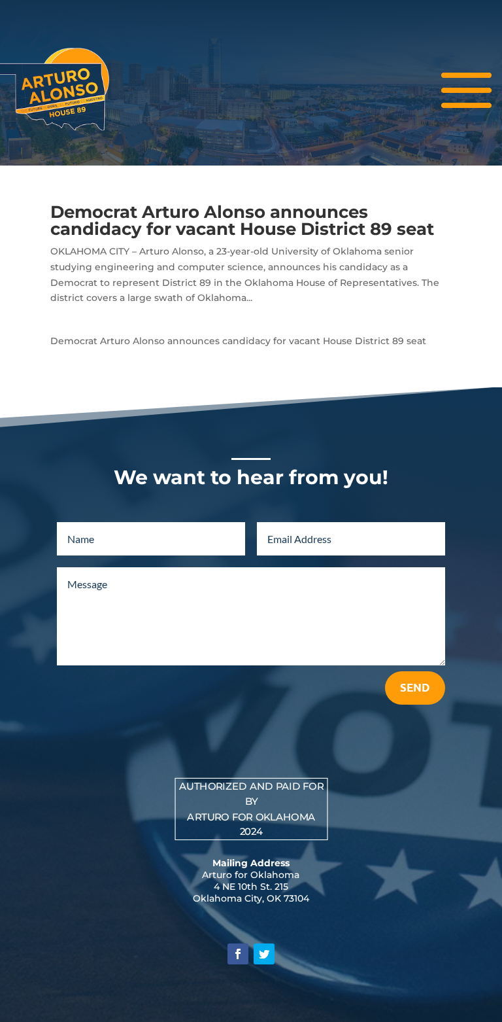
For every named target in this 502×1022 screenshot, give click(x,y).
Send (415, 687)
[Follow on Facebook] (237, 953)
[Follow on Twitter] (264, 953)
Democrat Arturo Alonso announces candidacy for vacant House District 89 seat (242, 220)
